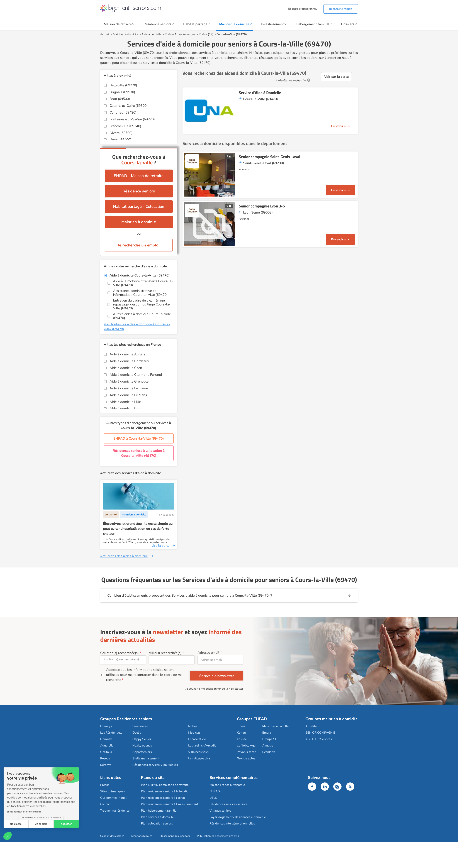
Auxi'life (311, 726)
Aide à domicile (152, 34)
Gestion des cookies (112, 836)
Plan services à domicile (157, 817)
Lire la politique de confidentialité (24, 812)
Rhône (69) (206, 34)
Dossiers (347, 24)
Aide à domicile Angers (127, 354)
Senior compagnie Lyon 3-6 (262, 206)
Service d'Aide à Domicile (260, 93)
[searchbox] (123, 659)
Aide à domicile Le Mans (128, 395)
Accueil (105, 34)
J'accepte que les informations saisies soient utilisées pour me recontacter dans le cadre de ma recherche (144, 674)
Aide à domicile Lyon (125, 408)
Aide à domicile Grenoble (128, 381)
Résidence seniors (157, 24)
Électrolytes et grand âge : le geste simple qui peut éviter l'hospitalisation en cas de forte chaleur (138, 528)
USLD (213, 798)
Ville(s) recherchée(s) (165, 653)
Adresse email (208, 652)
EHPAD (214, 791)
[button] (7, 836)
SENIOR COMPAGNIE (320, 733)
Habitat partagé (195, 24)
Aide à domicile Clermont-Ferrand (135, 374)
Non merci (16, 824)
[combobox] (123, 659)
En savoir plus (340, 126)
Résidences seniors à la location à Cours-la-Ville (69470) (139, 453)
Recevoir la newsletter (216, 676)
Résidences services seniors (228, 804)
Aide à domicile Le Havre (128, 388)
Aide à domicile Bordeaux (129, 361)
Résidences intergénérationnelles (232, 823)
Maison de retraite (118, 24)
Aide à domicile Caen (125, 368)
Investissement (272, 24)
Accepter (66, 824)
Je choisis (41, 824)
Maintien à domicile (234, 24)
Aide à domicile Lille (125, 402)
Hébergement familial (312, 24)
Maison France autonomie (227, 785)
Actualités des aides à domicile (124, 556)
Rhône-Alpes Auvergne (180, 34)
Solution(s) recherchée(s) (119, 653)
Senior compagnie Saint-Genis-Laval (269, 157)
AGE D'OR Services (318, 739)
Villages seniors (220, 811)
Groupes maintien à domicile (331, 719)
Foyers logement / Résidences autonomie (237, 817)
